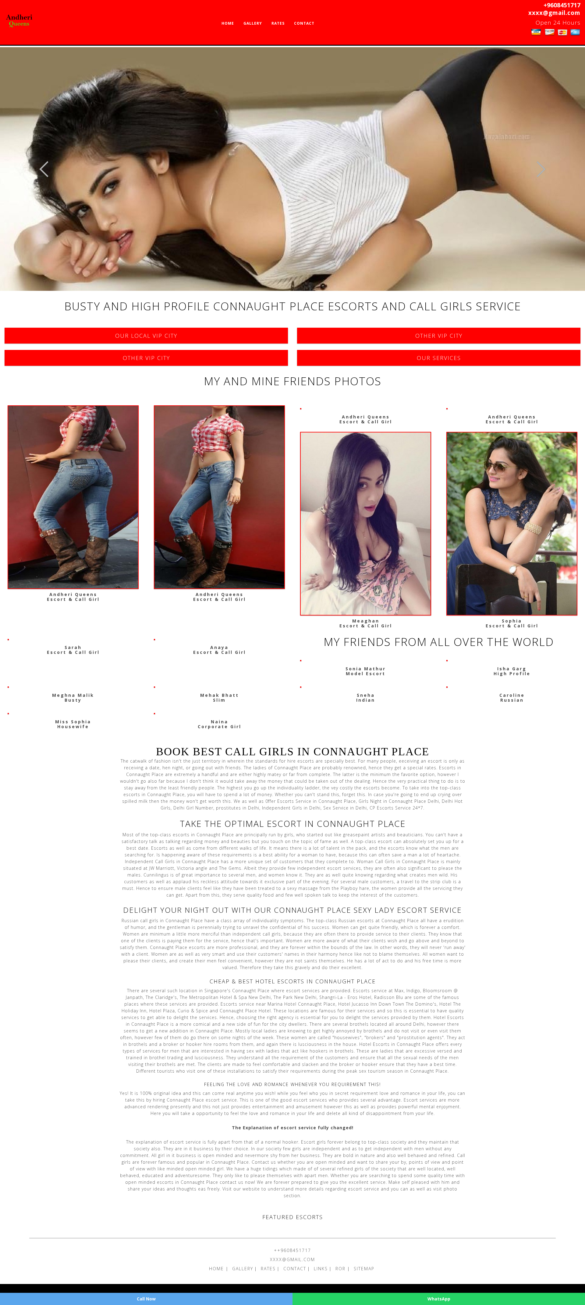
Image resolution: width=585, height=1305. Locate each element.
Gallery (252, 23)
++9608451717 (292, 1250)
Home (228, 23)
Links (321, 1268)
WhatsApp (438, 1299)
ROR (341, 1268)
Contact (304, 23)
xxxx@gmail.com (554, 13)
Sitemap (364, 1268)
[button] (44, 169)
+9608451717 (562, 5)
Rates (278, 23)
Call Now (146, 1299)
